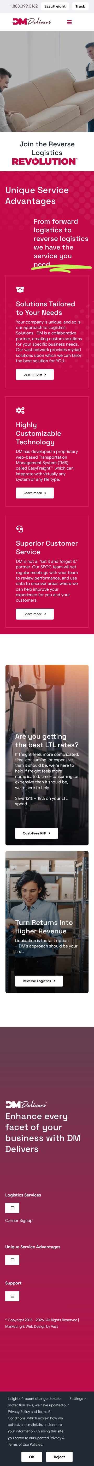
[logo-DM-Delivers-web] (31, 19)
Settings (76, 1398)
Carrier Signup (19, 1220)
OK (32, 1457)
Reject (59, 1457)
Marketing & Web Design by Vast (31, 1326)
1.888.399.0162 (24, 6)
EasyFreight (39, 468)
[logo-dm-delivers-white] (26, 1102)
